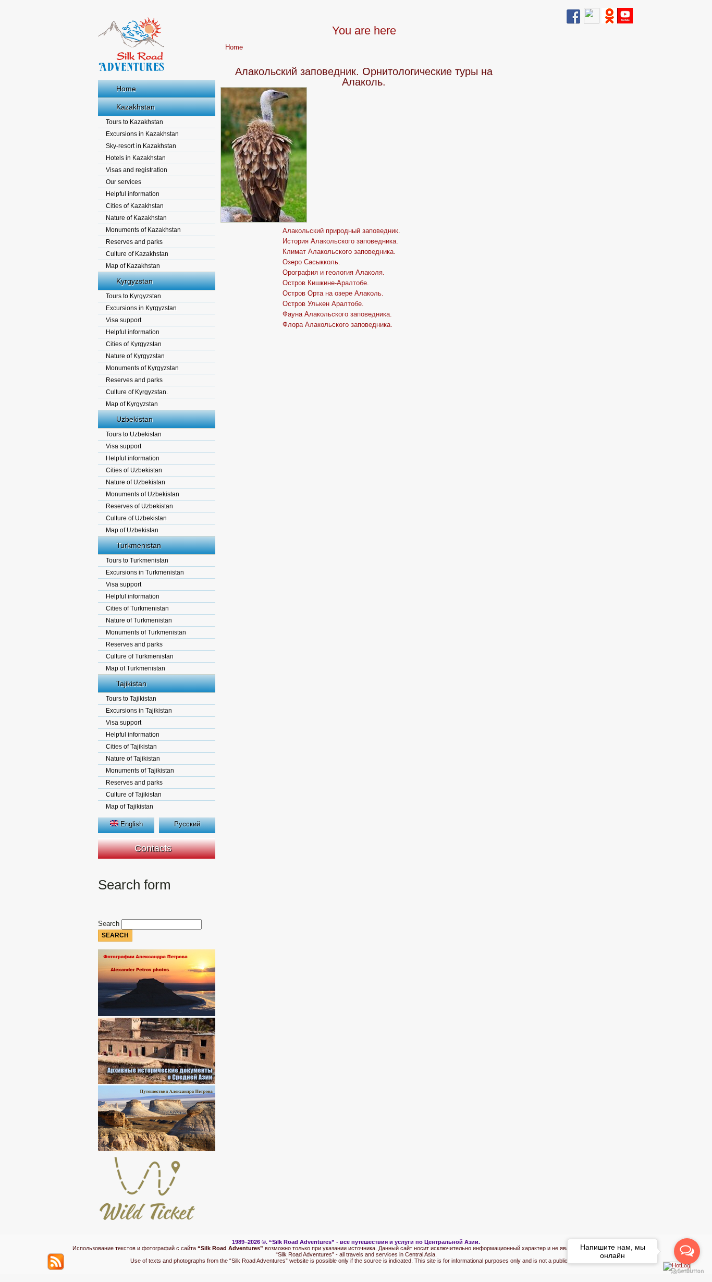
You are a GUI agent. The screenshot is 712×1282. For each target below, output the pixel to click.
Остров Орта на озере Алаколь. (333, 293)
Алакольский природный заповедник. (341, 231)
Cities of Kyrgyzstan (134, 344)
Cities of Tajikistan (131, 746)
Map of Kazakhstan (133, 266)
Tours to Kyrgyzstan (133, 296)
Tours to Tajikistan (131, 698)
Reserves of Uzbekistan (139, 506)
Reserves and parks (134, 242)
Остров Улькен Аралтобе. (323, 304)
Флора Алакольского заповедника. (337, 324)
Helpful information (132, 194)
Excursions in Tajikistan (139, 710)
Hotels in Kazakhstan (136, 158)
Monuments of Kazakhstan (143, 230)
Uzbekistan (134, 419)
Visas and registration (136, 170)
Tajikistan (131, 683)
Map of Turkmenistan (135, 668)
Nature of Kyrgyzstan (135, 356)
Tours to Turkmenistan (137, 560)
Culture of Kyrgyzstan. (137, 392)
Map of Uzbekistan (132, 530)
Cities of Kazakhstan (135, 206)
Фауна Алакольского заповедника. (337, 314)
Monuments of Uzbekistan (142, 494)
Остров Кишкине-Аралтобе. (326, 283)
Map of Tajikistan (129, 806)
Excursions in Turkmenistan (145, 572)
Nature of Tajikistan (133, 758)
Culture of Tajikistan (134, 794)
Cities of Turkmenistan (137, 608)
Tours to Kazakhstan (134, 122)
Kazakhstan (135, 107)
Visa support (123, 320)
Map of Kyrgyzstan (132, 404)
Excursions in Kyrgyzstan (141, 308)
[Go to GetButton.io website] (687, 1271)
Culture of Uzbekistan (136, 518)
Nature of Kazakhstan (136, 218)
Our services (123, 182)
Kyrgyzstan (134, 281)
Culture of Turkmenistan (140, 656)
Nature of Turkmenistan (139, 620)
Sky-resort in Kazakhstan (141, 146)
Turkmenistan (138, 545)
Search (109, 923)
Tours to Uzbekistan (134, 434)
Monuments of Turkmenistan (146, 632)
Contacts (152, 848)
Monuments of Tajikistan (140, 770)
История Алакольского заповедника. (340, 241)
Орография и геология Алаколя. (334, 272)
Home (126, 88)
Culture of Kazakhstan (137, 254)
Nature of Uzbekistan (135, 482)
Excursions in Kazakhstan (142, 134)
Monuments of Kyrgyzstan (142, 368)
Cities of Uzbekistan (134, 470)
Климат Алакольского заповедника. (339, 251)
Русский (187, 824)
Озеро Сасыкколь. (311, 262)
